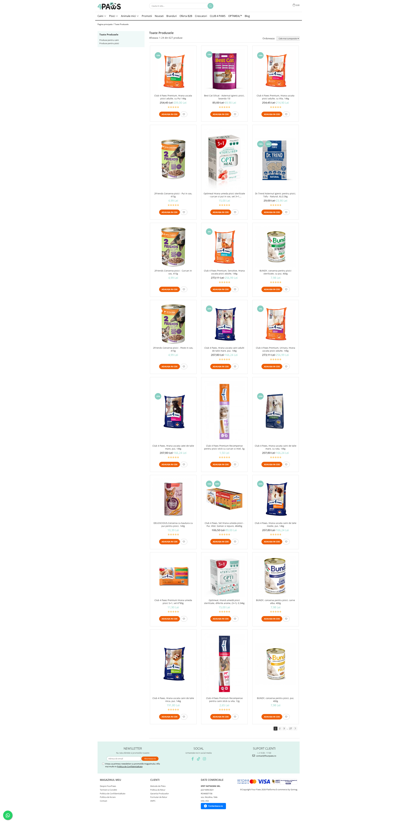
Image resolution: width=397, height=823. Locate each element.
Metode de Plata (157, 786)
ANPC (153, 800)
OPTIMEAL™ (235, 16)
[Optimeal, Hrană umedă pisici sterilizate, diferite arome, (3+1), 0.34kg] (224, 576)
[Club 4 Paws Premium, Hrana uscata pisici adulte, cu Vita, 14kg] (275, 70)
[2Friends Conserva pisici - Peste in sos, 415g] (173, 324)
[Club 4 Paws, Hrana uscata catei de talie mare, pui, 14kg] (173, 411)
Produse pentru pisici (109, 43)
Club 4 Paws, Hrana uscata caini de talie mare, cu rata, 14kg (275, 447)
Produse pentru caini (109, 40)
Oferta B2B (186, 16)
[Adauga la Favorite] (183, 114)
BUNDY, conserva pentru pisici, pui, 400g (275, 700)
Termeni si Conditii (108, 789)
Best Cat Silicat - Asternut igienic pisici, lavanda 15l (224, 97)
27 (290, 728)
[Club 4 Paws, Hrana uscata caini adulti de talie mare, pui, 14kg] (224, 324)
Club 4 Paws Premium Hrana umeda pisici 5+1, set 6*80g (173, 602)
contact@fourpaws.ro (266, 755)
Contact (103, 800)
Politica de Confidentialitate (130, 766)
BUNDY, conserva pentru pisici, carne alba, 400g (275, 602)
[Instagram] (204, 759)
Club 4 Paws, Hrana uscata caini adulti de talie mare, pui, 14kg (224, 349)
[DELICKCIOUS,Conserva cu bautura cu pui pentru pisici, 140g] (173, 499)
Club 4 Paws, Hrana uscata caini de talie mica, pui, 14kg (173, 700)
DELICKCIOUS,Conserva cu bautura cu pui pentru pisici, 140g (173, 524)
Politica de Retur (157, 789)
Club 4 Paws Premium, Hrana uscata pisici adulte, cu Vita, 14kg (275, 97)
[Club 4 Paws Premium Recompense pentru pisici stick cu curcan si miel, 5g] (224, 411)
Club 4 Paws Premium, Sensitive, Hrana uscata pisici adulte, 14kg (224, 272)
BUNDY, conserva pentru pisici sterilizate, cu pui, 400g (275, 272)
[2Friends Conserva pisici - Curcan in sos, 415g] (173, 247)
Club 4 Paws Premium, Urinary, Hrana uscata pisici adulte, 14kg (275, 349)
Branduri (171, 16)
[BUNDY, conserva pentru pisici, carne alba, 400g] (275, 576)
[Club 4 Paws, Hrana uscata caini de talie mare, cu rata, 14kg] (275, 411)
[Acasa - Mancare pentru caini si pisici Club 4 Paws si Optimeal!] (109, 5)
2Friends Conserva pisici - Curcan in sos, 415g (173, 272)
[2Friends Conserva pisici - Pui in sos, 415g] (173, 159)
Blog (247, 16)
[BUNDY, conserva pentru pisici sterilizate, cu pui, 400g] (275, 247)
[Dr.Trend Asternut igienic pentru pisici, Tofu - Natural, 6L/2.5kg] (275, 159)
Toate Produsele (121, 24)
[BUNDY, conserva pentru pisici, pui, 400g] (275, 664)
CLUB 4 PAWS (217, 16)
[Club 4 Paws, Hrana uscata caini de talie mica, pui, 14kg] (173, 664)
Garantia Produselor (159, 793)
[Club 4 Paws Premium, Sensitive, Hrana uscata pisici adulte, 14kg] (224, 247)
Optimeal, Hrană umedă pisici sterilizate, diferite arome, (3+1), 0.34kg (224, 602)
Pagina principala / (106, 24)
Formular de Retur (158, 797)
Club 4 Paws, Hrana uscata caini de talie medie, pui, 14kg (275, 524)
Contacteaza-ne (215, 806)
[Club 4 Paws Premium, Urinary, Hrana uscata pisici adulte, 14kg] (275, 324)
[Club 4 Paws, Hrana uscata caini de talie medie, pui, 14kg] (275, 499)
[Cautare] (210, 6)
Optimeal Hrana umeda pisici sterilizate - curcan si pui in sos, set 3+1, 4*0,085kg (224, 195)
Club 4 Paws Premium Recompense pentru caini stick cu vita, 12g (224, 700)
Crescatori (201, 16)
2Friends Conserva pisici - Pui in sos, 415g (173, 195)
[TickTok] (198, 759)
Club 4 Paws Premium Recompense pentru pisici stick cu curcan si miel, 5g (224, 447)
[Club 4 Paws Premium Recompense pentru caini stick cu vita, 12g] (224, 664)
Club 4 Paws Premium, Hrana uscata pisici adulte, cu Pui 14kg (173, 97)
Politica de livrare (108, 797)
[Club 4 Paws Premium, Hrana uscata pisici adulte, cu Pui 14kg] (173, 70)
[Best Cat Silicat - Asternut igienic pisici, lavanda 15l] (224, 71)
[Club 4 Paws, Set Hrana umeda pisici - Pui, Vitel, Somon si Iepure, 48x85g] (224, 499)
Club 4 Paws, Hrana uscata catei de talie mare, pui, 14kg (173, 447)
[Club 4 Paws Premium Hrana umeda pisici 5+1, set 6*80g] (173, 576)
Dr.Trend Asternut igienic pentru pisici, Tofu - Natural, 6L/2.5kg (275, 195)
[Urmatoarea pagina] (295, 728)
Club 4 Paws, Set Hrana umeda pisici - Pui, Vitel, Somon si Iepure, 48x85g (224, 524)
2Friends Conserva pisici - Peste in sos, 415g (173, 349)
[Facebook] (192, 759)
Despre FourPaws (108, 786)
